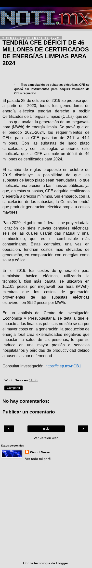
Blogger (62, 563)
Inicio (46, 428)
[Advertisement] (46, 511)
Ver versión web (46, 438)
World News (40, 452)
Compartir (13, 388)
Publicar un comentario (28, 411)
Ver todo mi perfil (38, 459)
